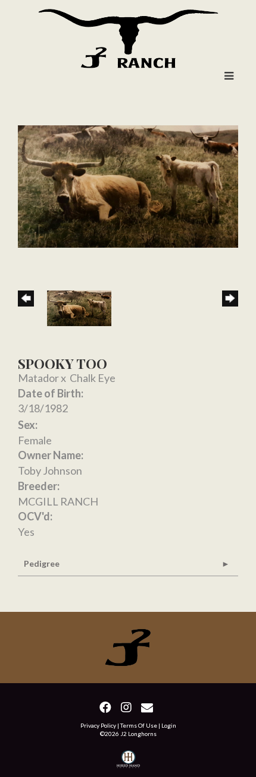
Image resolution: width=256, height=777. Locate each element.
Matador (38, 377)
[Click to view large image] (128, 184)
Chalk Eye (92, 377)
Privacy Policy (98, 725)
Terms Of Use (138, 725)
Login (168, 725)
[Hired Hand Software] (128, 760)
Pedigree (42, 563)
